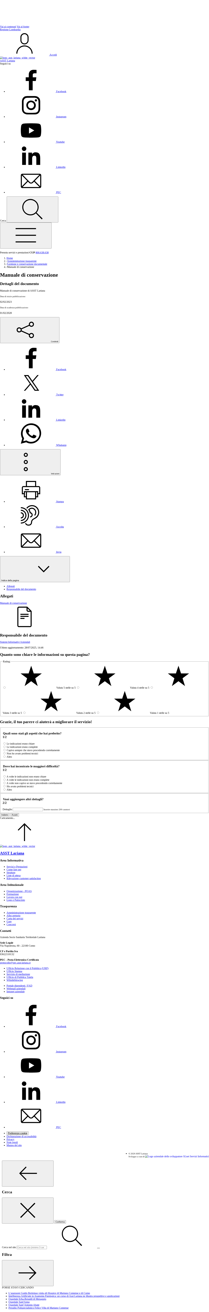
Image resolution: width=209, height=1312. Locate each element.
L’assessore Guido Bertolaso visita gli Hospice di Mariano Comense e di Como (49, 1293)
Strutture (11, 872)
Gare (9, 921)
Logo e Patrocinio (16, 900)
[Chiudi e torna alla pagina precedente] (28, 1211)
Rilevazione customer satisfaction (24, 878)
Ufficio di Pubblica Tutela (20, 977)
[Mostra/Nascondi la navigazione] (26, 235)
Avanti (15, 815)
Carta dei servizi (15, 918)
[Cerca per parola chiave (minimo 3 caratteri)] (28, 1174)
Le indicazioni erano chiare (21, 743)
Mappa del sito (14, 1145)
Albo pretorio (13, 915)
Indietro (4, 815)
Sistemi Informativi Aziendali (15, 642)
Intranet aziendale (16, 991)
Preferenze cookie (17, 1133)
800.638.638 (42, 252)
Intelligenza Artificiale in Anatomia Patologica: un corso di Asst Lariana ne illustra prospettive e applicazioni (64, 1296)
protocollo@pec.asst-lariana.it (15, 962)
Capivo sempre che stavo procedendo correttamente (33, 750)
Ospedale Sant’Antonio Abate (23, 1304)
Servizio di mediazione (18, 974)
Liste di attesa (14, 875)
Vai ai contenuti (8, 26)
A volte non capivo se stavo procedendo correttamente (34, 783)
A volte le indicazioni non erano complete (28, 779)
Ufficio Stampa (14, 971)
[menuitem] (36, 369)
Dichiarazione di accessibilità (21, 1136)
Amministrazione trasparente (21, 912)
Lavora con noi (14, 897)
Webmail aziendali (16, 988)
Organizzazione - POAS (19, 891)
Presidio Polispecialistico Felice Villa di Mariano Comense (38, 1307)
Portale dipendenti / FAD (19, 985)
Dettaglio (7, 809)
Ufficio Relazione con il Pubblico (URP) (27, 968)
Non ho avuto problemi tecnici (22, 753)
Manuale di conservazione (13, 603)
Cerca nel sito (9, 1247)
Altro (9, 756)
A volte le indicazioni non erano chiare (26, 776)
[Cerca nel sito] (32, 209)
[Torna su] (24, 843)
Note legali (12, 1142)
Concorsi (11, 924)
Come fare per (14, 869)
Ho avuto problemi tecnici (20, 786)
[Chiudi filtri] (28, 1273)
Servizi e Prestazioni (17, 866)
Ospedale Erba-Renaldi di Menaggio (27, 1299)
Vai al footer (23, 26)
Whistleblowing (15, 980)
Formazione (13, 894)
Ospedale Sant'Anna (19, 1302)
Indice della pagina (10, 580)
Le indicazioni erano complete (22, 747)
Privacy (10, 1139)
